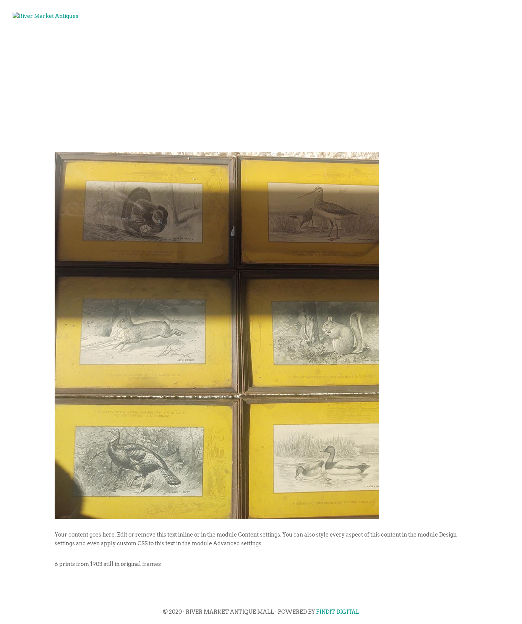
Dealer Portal (474, 40)
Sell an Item (346, 40)
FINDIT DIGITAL (337, 612)
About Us (258, 40)
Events (298, 40)
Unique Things (408, 40)
